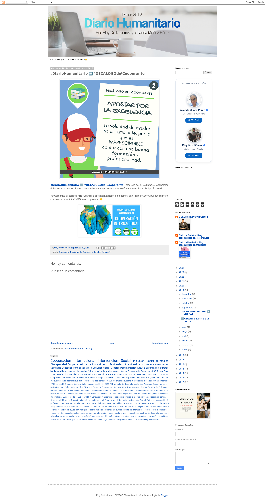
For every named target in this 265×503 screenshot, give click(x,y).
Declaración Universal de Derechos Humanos (69, 390)
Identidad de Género (138, 394)
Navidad (114, 400)
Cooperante (64, 252)
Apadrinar (148, 384)
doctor (53, 413)
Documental (81, 377)
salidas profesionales (110, 364)
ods (52, 416)
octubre (186, 303)
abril (184, 336)
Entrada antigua (160, 343)
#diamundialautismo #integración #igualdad (132, 381)
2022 (107, 384)
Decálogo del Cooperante (81, 252)
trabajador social (108, 419)
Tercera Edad (163, 371)
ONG (154, 371)
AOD (111, 384)
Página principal (57, 59)
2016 (181, 364)
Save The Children (114, 403)
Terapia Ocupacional (59, 407)
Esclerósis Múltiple (108, 394)
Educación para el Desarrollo (77, 367)
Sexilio (126, 403)
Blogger (164, 495)
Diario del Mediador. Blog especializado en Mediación (192, 243)
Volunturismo (163, 407)
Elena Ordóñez (91, 394)
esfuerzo (92, 413)
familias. (110, 377)
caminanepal (81, 410)
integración (89, 364)
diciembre (187, 294)
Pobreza (92, 371)
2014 (181, 373)
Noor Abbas (124, 400)
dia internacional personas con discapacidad (149, 410)
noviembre (187, 298)
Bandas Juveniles (161, 384)
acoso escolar (57, 374)
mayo (185, 331)
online (56, 416)
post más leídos (87, 416)
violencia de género (146, 377)
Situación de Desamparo (139, 403)
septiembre (188, 307)
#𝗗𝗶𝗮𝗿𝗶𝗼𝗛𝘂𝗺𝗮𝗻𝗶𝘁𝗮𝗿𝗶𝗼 (64, 185)
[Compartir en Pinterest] (114, 248)
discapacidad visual (74, 374)
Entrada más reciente (62, 343)
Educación (92, 377)
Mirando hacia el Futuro (99, 400)
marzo (185, 340)
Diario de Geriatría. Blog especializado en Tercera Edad (194, 236)
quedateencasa (127, 416)
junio (184, 327)
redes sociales (141, 416)
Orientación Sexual (137, 400)
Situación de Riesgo (160, 403)
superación (131, 377)
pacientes (64, 416)
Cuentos (136, 387)
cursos (119, 410)
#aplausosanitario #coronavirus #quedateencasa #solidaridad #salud (81, 381)
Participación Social (155, 400)
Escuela (141, 367)
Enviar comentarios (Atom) (78, 348)
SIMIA (103, 403)
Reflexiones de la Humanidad (88, 403)
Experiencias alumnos (157, 367)
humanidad (120, 377)
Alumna (116, 371)
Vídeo (127, 364)
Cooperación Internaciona (117, 374)
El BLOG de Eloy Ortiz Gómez (193, 216)
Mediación (55, 371)
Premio (64, 403)
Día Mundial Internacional (100, 390)
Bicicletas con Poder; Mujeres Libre (66, 387)
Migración (84, 400)
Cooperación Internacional (72, 360)
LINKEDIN (87, 397)
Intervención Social (114, 360)
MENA (61, 400)
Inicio (112, 343)
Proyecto (71, 403)
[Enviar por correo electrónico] (102, 248)
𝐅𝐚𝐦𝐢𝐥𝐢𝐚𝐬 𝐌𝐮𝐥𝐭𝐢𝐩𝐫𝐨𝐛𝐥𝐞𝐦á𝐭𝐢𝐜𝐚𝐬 (147, 419)
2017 (181, 359)
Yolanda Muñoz (105, 371)
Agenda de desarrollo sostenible (128, 384)
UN (99, 407)
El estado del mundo (75, 394)
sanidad (97, 419)
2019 (181, 290)
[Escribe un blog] (105, 248)
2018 (181, 355)
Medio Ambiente (72, 400)
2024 (181, 267)
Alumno (124, 371)
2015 (181, 368)
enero (185, 349)
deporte (126, 410)
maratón (123, 413)
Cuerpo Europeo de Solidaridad (155, 387)
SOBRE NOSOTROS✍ (77, 59)
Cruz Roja (126, 387)
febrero (186, 345)
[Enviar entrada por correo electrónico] (97, 247)
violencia (132, 419)
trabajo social (121, 419)
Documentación (128, 367)
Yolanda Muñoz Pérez (59, 410)
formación (106, 252)
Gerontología (122, 394)
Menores (115, 367)
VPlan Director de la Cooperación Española (137, 407)
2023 (181, 272)
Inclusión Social (143, 360)
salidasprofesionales (84, 419)
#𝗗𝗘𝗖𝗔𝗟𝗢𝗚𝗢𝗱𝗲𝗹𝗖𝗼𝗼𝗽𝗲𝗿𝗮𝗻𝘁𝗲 (103, 185)
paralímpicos (74, 416)
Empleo (97, 252)
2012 (181, 382)
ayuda (72, 410)
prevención (99, 416)
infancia (100, 413)
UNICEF (104, 407)
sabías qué (70, 419)
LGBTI (80, 397)
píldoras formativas (112, 416)
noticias (135, 413)
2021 (101, 384)
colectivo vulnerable (96, 410)
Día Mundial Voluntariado (122, 390)
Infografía (82, 371)
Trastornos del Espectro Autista (83, 407)
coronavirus (110, 410)
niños (129, 413)
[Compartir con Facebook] (111, 248)
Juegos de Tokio (70, 397)
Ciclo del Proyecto (92, 387)
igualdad (136, 364)
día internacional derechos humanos (72, 413)
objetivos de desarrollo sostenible (154, 413)
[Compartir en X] (108, 248)
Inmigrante (152, 394)
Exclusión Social (101, 367)
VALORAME (113, 407)
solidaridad (99, 374)
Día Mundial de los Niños (144, 390)
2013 (181, 377)
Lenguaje (96, 397)
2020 (181, 285)
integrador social (111, 413)
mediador (88, 374)
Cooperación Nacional (111, 387)
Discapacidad (58, 364)
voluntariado (163, 377)
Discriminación (68, 371)
